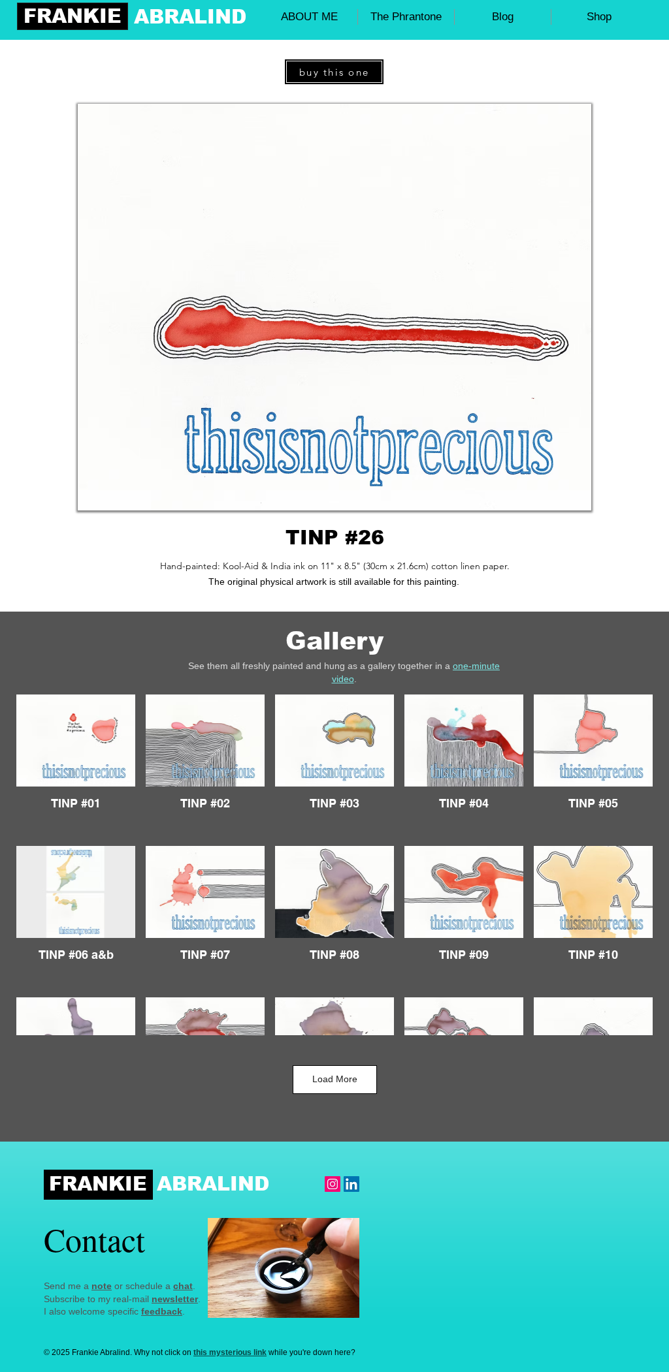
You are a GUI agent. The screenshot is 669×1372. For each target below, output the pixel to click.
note (101, 1286)
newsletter (175, 1299)
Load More (334, 1079)
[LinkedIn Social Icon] (351, 1184)
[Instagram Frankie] (332, 1184)
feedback (161, 1311)
